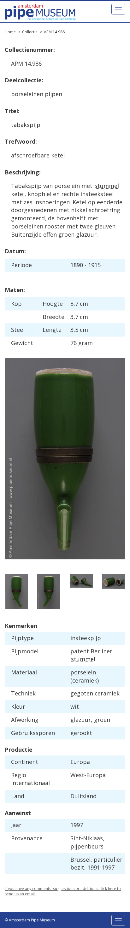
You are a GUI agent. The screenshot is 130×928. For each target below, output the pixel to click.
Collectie (30, 32)
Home (10, 32)
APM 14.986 (54, 32)
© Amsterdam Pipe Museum (30, 920)
